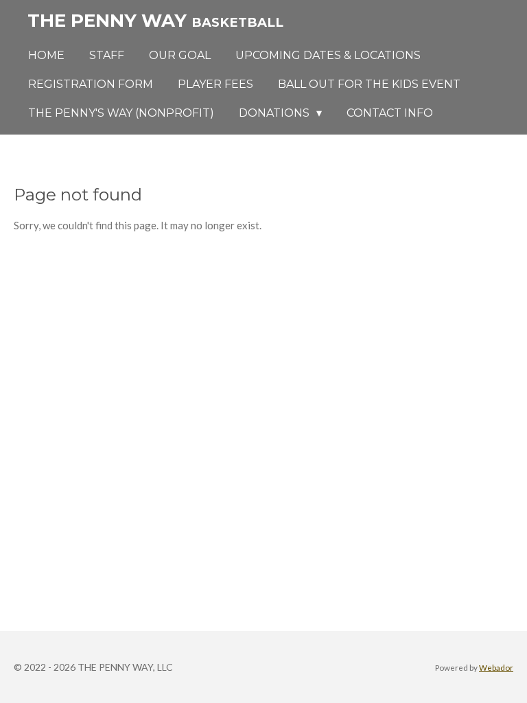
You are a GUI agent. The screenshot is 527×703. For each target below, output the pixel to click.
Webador (496, 667)
